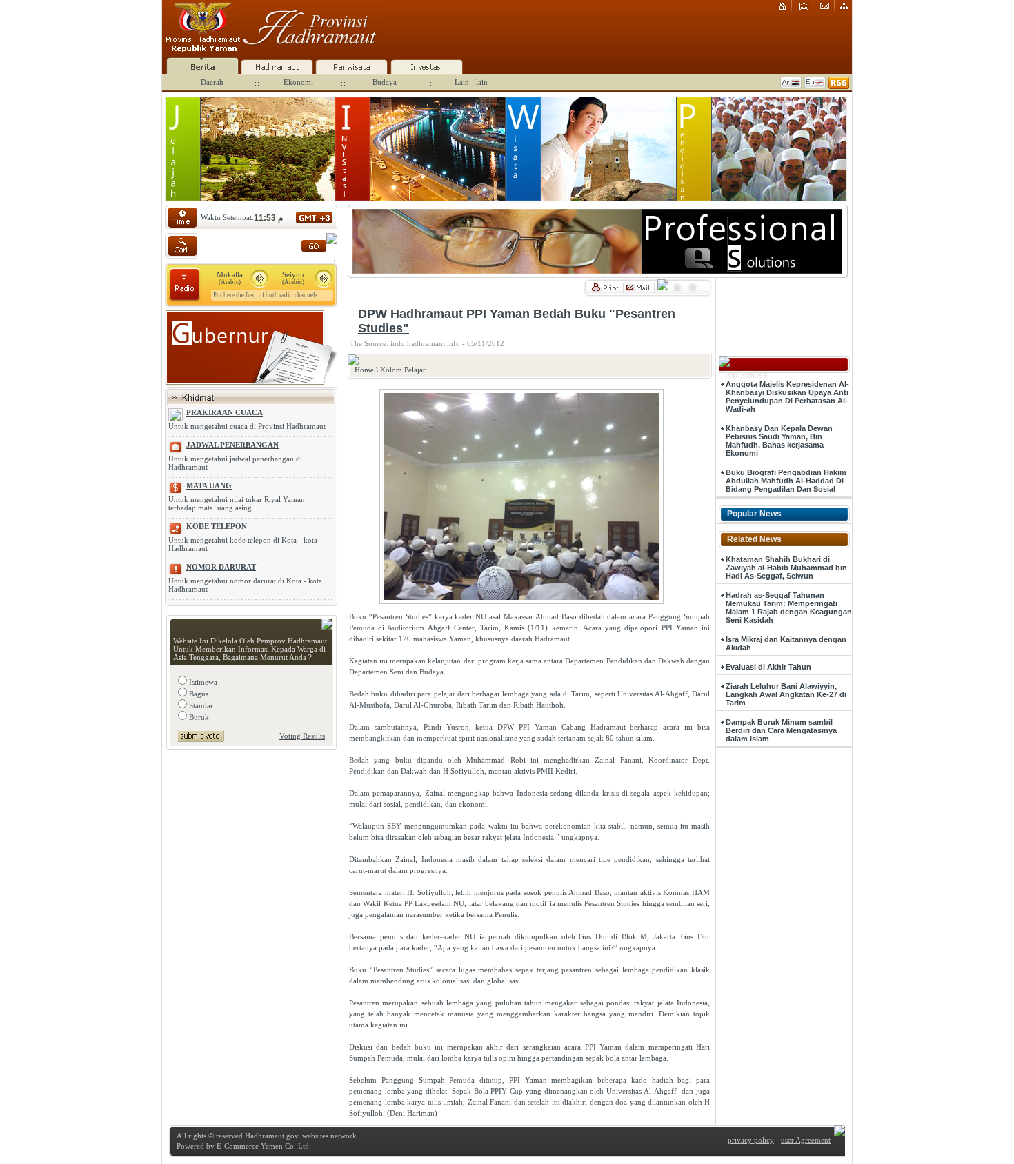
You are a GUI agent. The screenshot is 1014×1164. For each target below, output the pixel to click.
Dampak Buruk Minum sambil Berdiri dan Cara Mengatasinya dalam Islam (781, 730)
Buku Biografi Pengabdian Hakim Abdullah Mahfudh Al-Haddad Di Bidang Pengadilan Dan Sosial (786, 480)
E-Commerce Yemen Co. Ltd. (263, 1146)
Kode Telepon (216, 526)
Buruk (198, 717)
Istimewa (202, 682)
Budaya (384, 82)
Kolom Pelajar (403, 369)
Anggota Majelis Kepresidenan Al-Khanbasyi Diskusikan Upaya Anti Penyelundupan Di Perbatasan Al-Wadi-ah (787, 396)
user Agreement (806, 1140)
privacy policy (751, 1140)
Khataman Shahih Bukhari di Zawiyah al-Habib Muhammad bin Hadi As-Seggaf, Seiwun (786, 567)
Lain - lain (471, 82)
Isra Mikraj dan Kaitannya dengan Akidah (786, 643)
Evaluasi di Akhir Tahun (768, 667)
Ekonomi (298, 82)
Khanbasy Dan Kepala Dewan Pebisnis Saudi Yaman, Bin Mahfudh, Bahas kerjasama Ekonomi (779, 440)
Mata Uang (209, 485)
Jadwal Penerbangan (232, 445)
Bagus (197, 694)
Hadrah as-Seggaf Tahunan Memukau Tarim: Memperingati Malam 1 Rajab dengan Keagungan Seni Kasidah (789, 607)
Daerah (212, 82)
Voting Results (302, 736)
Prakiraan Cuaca (224, 412)
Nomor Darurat (221, 567)
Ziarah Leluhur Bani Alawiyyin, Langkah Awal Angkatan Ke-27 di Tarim (786, 694)
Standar (200, 705)
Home (364, 369)
